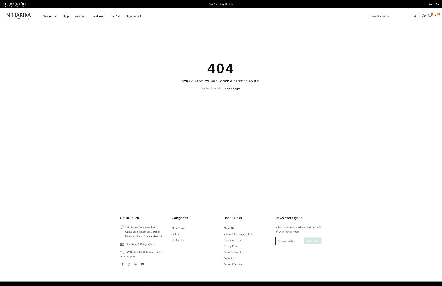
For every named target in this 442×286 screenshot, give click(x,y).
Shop (66, 16)
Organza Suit (133, 16)
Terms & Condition (234, 252)
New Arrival (50, 16)
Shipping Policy (232, 240)
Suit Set (115, 16)
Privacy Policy (231, 246)
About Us (229, 228)
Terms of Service (233, 264)
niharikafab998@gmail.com (141, 244)
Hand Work (98, 16)
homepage (232, 88)
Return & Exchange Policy (238, 234)
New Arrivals (179, 228)
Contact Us (178, 240)
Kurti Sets (80, 16)
